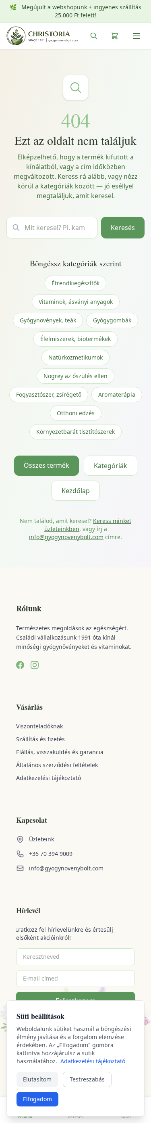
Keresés (123, 227)
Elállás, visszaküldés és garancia (59, 752)
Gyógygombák (112, 320)
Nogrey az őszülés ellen (75, 376)
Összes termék (46, 465)
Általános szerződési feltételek (57, 765)
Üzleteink (41, 839)
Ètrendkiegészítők (75, 283)
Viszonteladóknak (39, 726)
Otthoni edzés (76, 413)
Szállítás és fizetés (40, 739)
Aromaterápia (116, 394)
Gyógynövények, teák (48, 320)
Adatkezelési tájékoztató (48, 778)
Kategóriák (110, 465)
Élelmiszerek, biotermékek (75, 339)
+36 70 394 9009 (50, 853)
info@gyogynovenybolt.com (66, 537)
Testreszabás (87, 1079)
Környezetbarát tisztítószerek (75, 431)
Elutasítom (37, 1079)
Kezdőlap (76, 490)
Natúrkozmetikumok (75, 357)
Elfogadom (37, 1099)
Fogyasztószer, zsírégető (48, 394)
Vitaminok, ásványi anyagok (76, 301)
